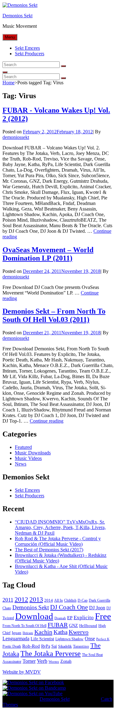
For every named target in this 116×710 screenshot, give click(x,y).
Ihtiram (28, 633)
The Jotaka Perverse (50, 653)
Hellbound (88, 625)
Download (34, 616)
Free (103, 616)
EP (69, 617)
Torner (29, 661)
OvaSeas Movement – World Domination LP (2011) (47, 254)
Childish (70, 600)
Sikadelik (65, 646)
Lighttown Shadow (69, 639)
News (20, 463)
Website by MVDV (21, 671)
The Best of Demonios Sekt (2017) (49, 549)
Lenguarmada (15, 638)
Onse (90, 638)
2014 (48, 600)
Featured (23, 447)
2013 (36, 599)
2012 (21, 599)
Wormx (54, 661)
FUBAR (58, 624)
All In (58, 600)
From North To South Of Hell (24, 626)
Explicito (84, 617)
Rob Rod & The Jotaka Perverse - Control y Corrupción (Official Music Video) (58, 541)
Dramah (60, 618)
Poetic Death (11, 646)
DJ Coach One (69, 607)
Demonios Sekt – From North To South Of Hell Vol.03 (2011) (53, 315)
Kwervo (78, 632)
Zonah (65, 661)
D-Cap (83, 600)
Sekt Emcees (27, 48)
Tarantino (81, 646)
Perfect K (103, 639)
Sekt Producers (29, 53)
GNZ (73, 625)
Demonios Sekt (17, 15)
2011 (7, 600)
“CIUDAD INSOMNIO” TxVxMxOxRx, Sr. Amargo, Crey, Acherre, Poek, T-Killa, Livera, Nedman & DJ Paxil (60, 527)
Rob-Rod (31, 646)
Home (8, 82)
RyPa (45, 646)
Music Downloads (33, 452)
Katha (60, 632)
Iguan (16, 632)
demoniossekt (15, 137)
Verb (42, 661)
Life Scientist (42, 639)
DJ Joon (97, 608)
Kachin (43, 632)
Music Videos (28, 458)
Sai (54, 646)
